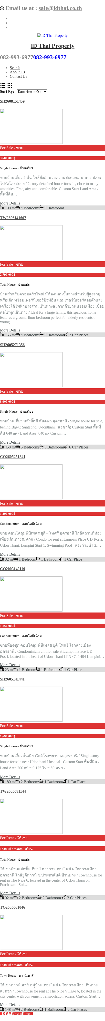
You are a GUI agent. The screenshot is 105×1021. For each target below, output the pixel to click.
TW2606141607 (13, 218)
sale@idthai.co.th (60, 8)
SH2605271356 (12, 345)
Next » (17, 1014)
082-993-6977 (49, 57)
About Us (17, 72)
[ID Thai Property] (52, 35)
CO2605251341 (12, 457)
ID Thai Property (52, 46)
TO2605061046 (12, 907)
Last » (28, 1014)
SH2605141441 (12, 679)
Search (15, 68)
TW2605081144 (13, 791)
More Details (10, 203)
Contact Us (18, 76)
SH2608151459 (12, 101)
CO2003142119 (12, 569)
